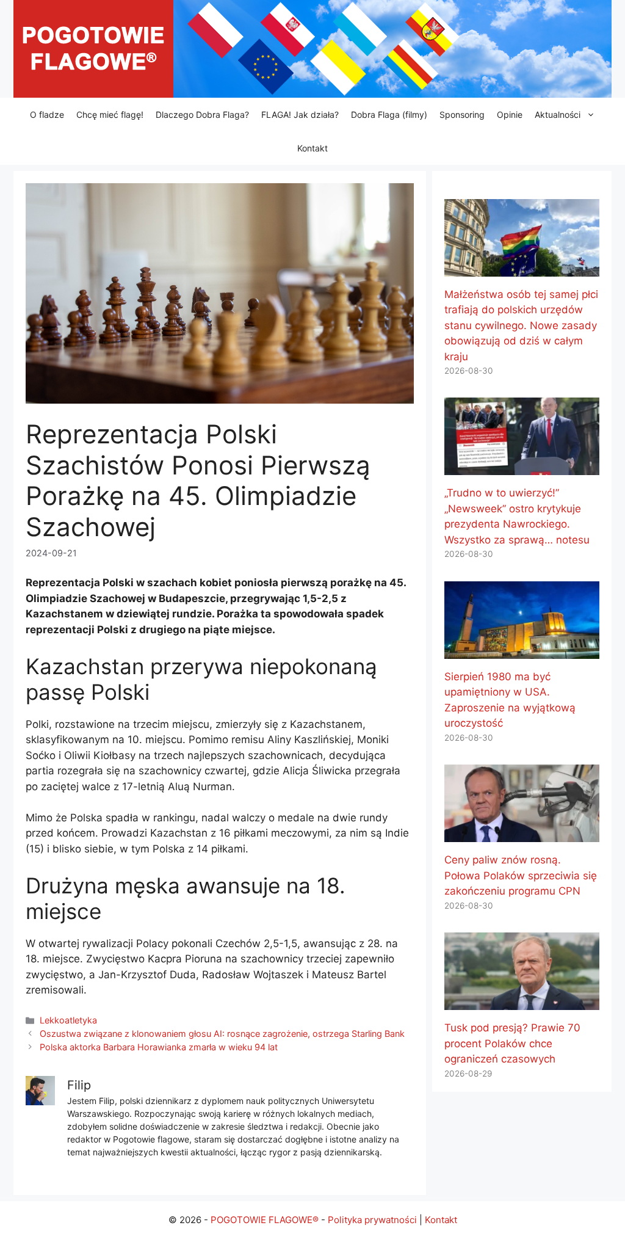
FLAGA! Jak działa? (300, 114)
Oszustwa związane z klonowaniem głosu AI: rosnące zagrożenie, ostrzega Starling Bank (222, 1033)
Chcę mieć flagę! (109, 114)
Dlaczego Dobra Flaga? (202, 114)
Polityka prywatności (372, 1220)
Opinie (509, 114)
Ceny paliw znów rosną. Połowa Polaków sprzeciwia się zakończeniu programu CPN (520, 875)
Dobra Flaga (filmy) (389, 114)
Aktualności (557, 114)
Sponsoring (462, 114)
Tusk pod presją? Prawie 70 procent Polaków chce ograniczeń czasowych (512, 1043)
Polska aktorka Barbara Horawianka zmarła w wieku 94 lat (159, 1047)
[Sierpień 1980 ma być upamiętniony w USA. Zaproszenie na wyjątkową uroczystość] (521, 650)
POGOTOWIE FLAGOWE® (265, 1220)
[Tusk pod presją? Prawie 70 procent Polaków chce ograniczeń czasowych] (521, 1002)
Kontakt (312, 148)
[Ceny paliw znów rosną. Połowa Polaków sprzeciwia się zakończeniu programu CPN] (521, 834)
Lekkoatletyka (68, 1020)
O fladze (47, 114)
